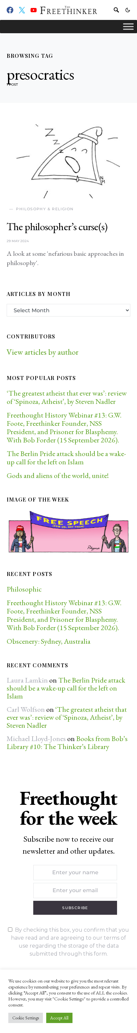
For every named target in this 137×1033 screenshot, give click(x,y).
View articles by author (42, 352)
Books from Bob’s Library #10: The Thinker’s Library (67, 742)
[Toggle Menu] (128, 26)
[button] (127, 10)
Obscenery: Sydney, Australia (48, 641)
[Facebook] (10, 10)
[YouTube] (33, 10)
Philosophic (24, 589)
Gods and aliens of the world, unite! (58, 475)
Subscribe (75, 907)
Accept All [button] (59, 1018)
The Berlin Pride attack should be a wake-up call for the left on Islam (66, 458)
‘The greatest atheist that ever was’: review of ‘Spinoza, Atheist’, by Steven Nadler (67, 397)
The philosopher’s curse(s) (57, 227)
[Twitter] (22, 10)
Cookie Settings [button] (25, 1018)
